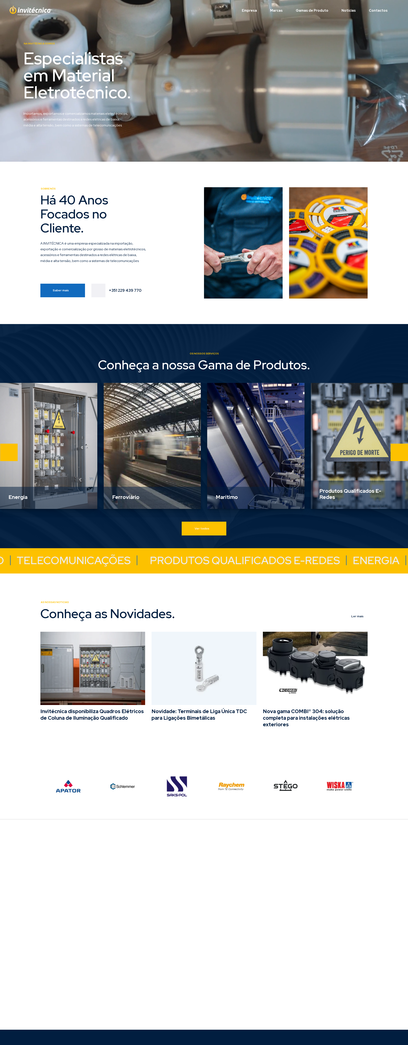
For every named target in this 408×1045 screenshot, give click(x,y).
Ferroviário (125, 497)
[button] (9, 452)
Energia (17, 497)
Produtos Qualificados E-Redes (350, 494)
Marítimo (227, 497)
